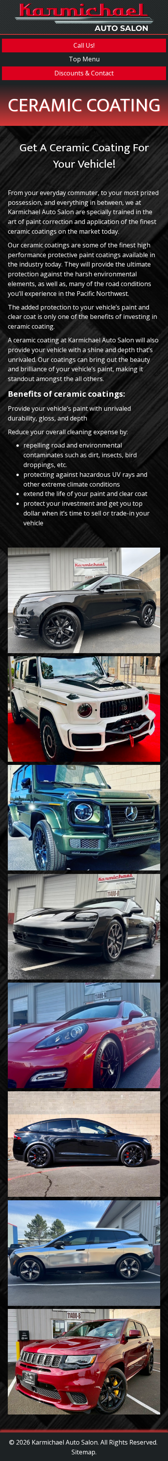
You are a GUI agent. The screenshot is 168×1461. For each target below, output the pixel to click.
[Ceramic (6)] (84, 927)
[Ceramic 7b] (84, 1362)
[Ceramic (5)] (84, 1253)
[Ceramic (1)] (84, 818)
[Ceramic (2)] (84, 709)
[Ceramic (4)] (84, 1036)
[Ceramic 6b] (84, 1144)
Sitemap (83, 1452)
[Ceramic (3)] (84, 601)
